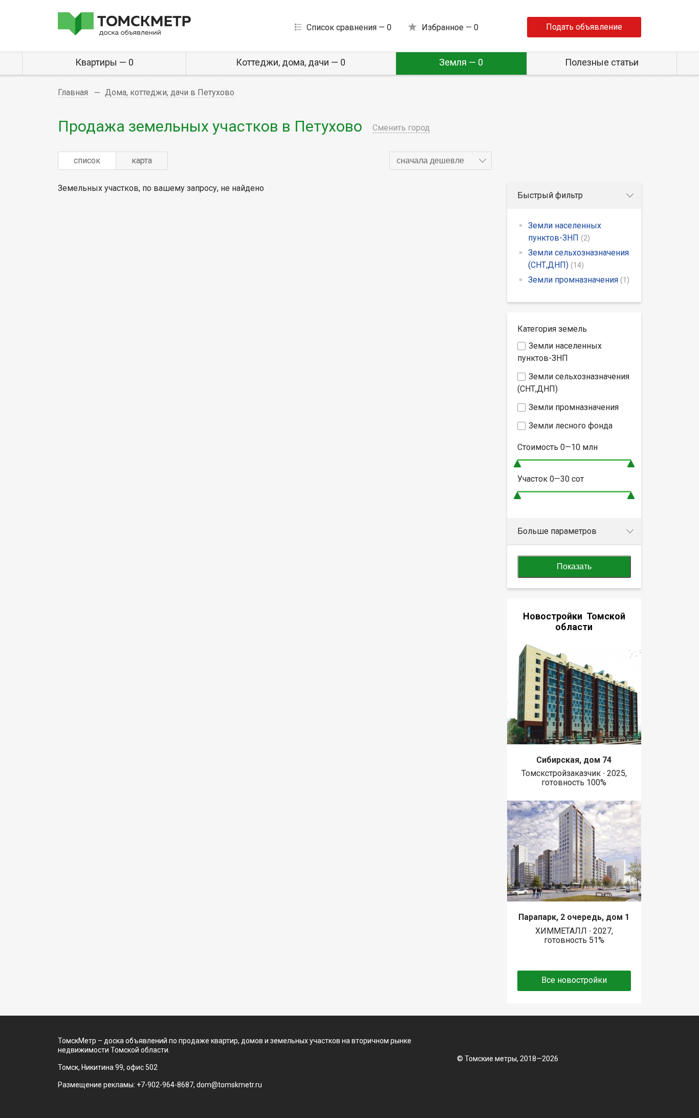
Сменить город (401, 128)
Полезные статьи (602, 62)
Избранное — (450, 27)
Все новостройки (574, 980)
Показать (574, 566)
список (87, 160)
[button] (440, 161)
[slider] (517, 463)
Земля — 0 (461, 62)
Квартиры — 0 (104, 62)
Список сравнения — (349, 27)
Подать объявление (584, 27)
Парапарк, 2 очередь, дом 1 (573, 917)
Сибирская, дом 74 (573, 760)
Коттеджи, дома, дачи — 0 (290, 62)
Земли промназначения (578, 280)
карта (142, 160)
